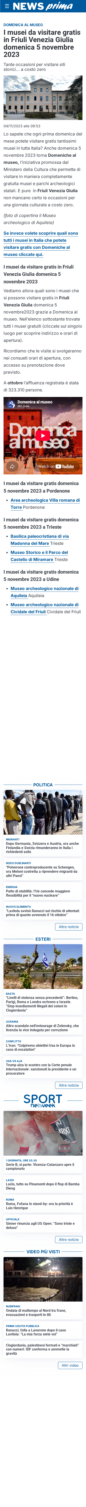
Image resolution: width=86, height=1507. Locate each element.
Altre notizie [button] (69, 927)
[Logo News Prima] (43, 6)
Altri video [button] (70, 1365)
